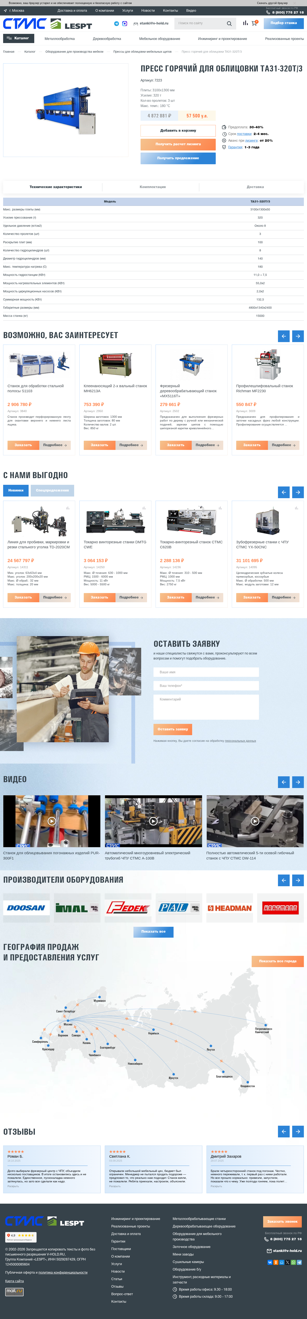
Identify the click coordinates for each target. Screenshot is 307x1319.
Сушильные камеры (188, 1262)
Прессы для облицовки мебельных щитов (142, 52)
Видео (191, 10)
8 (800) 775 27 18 (288, 12)
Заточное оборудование (192, 1247)
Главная (8, 52)
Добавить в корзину (178, 130)
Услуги (127, 10)
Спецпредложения (52, 490)
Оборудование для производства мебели (74, 52)
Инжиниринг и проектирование (222, 39)
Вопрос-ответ (122, 1294)
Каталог (21, 38)
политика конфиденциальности (63, 1272)
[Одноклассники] (275, 1262)
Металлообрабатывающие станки (199, 1219)
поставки (244, 134)
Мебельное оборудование (159, 39)
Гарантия (235, 147)
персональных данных (240, 741)
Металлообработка (60, 39)
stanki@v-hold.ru (154, 23)
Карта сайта (14, 1281)
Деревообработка (107, 39)
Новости (148, 10)
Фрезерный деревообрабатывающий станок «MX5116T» (188, 391)
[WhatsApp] (293, 1262)
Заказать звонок (282, 1221)
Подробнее (52, 445)
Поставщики (121, 1249)
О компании (104, 10)
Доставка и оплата (72, 10)
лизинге (251, 140)
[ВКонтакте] (270, 1262)
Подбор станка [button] (284, 23)
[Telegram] (299, 1262)
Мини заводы (183, 1254)
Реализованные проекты (284, 39)
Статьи (116, 1279)
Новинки (15, 490)
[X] (287, 1262)
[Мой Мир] (281, 1262)
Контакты (170, 10)
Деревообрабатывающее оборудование (204, 1226)
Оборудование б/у (187, 1269)
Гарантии (118, 1241)
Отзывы (19, 1131)
